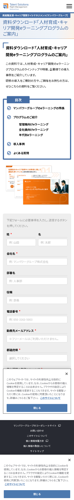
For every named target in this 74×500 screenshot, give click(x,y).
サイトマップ (37, 451)
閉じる (36, 494)
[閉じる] (69, 460)
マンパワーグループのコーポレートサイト (35, 425)
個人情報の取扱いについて (37, 445)
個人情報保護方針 (35, 440)
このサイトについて (37, 435)
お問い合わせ (37, 430)
